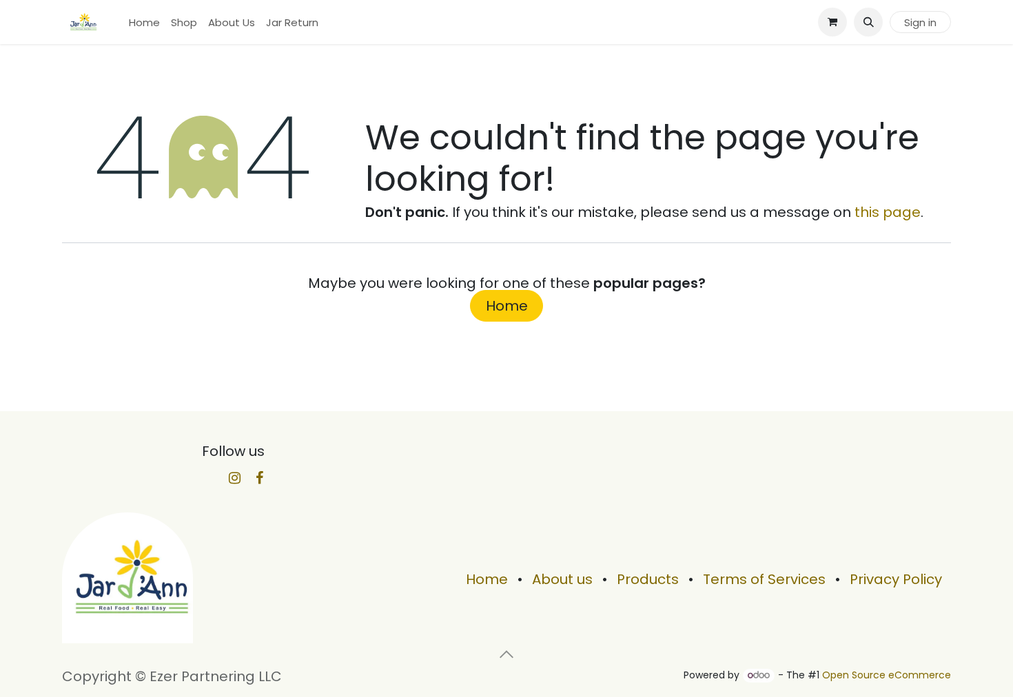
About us (562, 579)
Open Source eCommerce (886, 675)
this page (888, 212)
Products (648, 579)
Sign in (920, 22)
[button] (868, 22)
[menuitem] (144, 22)
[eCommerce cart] (832, 22)
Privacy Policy (896, 579)
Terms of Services (764, 579)
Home (507, 305)
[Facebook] (259, 478)
